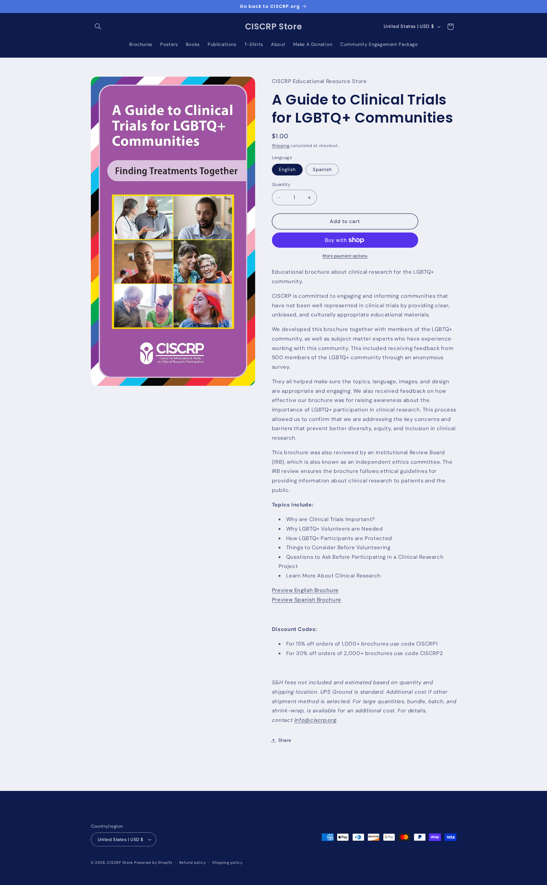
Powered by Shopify (153, 862)
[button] (98, 26)
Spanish (322, 170)
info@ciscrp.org (315, 719)
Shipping (281, 146)
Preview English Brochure (305, 590)
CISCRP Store (120, 862)
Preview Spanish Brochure (306, 599)
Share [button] (284, 740)
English (287, 170)
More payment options (345, 255)
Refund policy (192, 862)
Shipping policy (227, 862)
